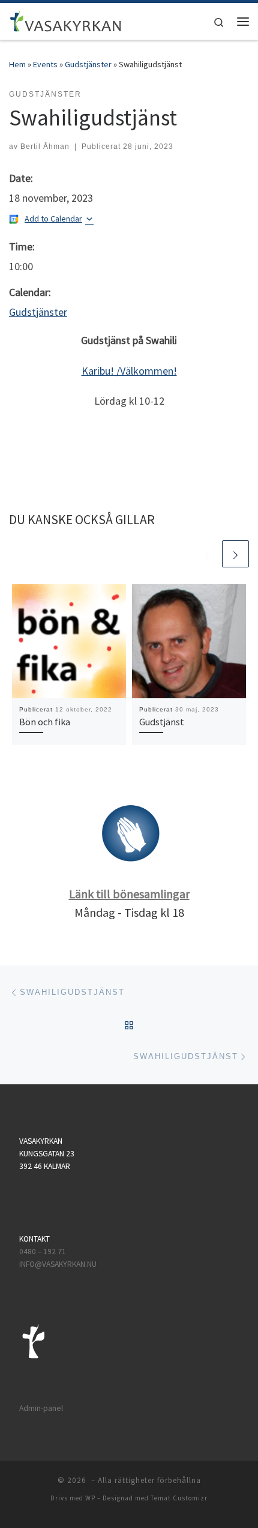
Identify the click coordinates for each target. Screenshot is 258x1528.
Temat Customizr (179, 1498)
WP (90, 1498)
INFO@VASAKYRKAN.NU (58, 1264)
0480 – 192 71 (43, 1251)
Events (45, 64)
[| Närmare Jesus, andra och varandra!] (65, 19)
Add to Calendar (53, 218)
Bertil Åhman (45, 146)
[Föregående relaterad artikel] (206, 553)
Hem (17, 64)
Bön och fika (44, 722)
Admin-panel (41, 1408)
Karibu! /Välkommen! (129, 371)
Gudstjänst (161, 722)
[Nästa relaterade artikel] (235, 553)
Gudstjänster (88, 64)
